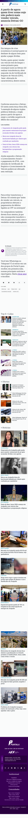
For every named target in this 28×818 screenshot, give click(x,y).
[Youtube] (15, 768)
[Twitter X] (18, 768)
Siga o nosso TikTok (14, 794)
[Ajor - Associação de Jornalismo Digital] (14, 752)
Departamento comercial (14, 783)
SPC (19, 289)
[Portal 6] (14, 4)
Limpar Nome (14, 289)
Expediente (14, 777)
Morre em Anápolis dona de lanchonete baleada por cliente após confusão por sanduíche (14, 138)
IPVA (9, 289)
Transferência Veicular (6, 291)
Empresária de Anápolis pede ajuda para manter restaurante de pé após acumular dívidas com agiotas (14, 130)
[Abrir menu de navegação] (2, 4)
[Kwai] (21, 768)
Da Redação (6, 25)
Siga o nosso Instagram (14, 793)
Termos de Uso (14, 784)
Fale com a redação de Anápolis (14, 781)
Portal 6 (18, 807)
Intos (17, 808)
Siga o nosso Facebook (14, 796)
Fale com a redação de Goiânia (14, 779)
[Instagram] (5, 768)
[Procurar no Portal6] (25, 4)
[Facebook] (11, 768)
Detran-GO (4, 289)
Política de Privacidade (14, 786)
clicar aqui (22, 274)
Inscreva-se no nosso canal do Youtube (14, 799)
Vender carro (16, 291)
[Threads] (24, 768)
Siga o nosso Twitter (14, 798)
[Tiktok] (8, 768)
